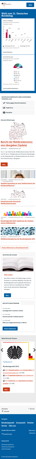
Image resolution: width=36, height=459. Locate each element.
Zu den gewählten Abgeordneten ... (11, 88)
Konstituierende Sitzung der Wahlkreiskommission (11, 202)
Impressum (32, 433)
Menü (30, 5)
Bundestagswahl (7, 422)
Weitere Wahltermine (10, 328)
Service (4, 425)
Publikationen (7, 362)
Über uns (12, 425)
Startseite (8, 5)
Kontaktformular (7, 434)
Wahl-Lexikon (8, 275)
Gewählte (9, 112)
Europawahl (20, 422)
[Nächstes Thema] (34, 350)
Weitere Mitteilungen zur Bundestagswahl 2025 (15, 247)
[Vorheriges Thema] (1, 350)
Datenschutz (32, 430)
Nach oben (32, 408)
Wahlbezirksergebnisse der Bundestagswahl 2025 (18, 239)
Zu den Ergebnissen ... (8, 52)
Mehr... (4, 164)
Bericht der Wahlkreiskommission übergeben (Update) (17, 143)
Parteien (30, 422)
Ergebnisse (9, 108)
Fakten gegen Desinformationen (16, 103)
